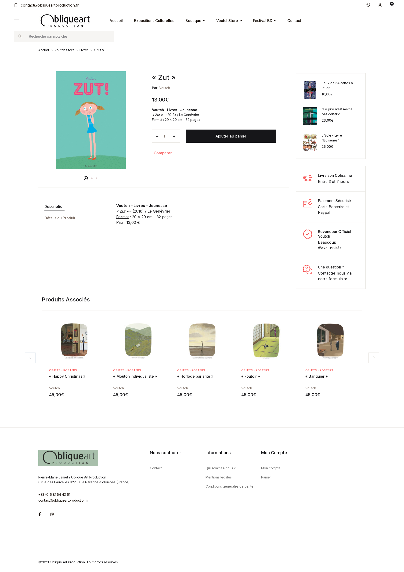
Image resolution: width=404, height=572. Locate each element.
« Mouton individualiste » (135, 376)
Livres (84, 50)
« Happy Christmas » (67, 376)
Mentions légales (219, 477)
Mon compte (271, 468)
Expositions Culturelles (154, 20)
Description (54, 206)
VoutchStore (227, 20)
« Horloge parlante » (195, 376)
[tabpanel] (90, 120)
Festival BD (262, 20)
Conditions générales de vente (229, 486)
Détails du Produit (59, 218)
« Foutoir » (250, 376)
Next (373, 357)
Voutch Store (64, 50)
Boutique (193, 20)
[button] (380, 5)
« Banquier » (316, 376)
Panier (266, 477)
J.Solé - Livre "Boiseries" (332, 137)
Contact (294, 20)
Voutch (164, 88)
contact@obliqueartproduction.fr (49, 5)
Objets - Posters (63, 370)
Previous (30, 357)
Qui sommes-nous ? (221, 468)
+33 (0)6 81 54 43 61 (54, 494)
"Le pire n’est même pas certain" (337, 111)
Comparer (163, 153)
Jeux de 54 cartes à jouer (337, 85)
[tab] (67, 206)
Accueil (116, 20)
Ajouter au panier (230, 136)
